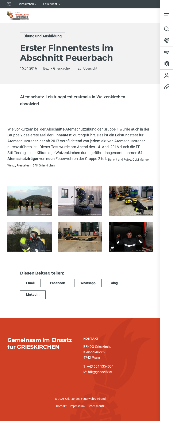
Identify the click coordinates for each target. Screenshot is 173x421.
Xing (114, 283)
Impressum (77, 406)
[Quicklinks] (166, 86)
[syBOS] (166, 52)
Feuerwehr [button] (50, 4)
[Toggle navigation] (166, 15)
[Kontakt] (166, 40)
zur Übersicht (87, 68)
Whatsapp (88, 283)
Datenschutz (96, 406)
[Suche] (166, 29)
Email (30, 283)
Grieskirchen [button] (26, 4)
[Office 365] (166, 63)
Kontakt (61, 406)
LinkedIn (32, 295)
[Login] (166, 75)
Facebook (57, 283)
